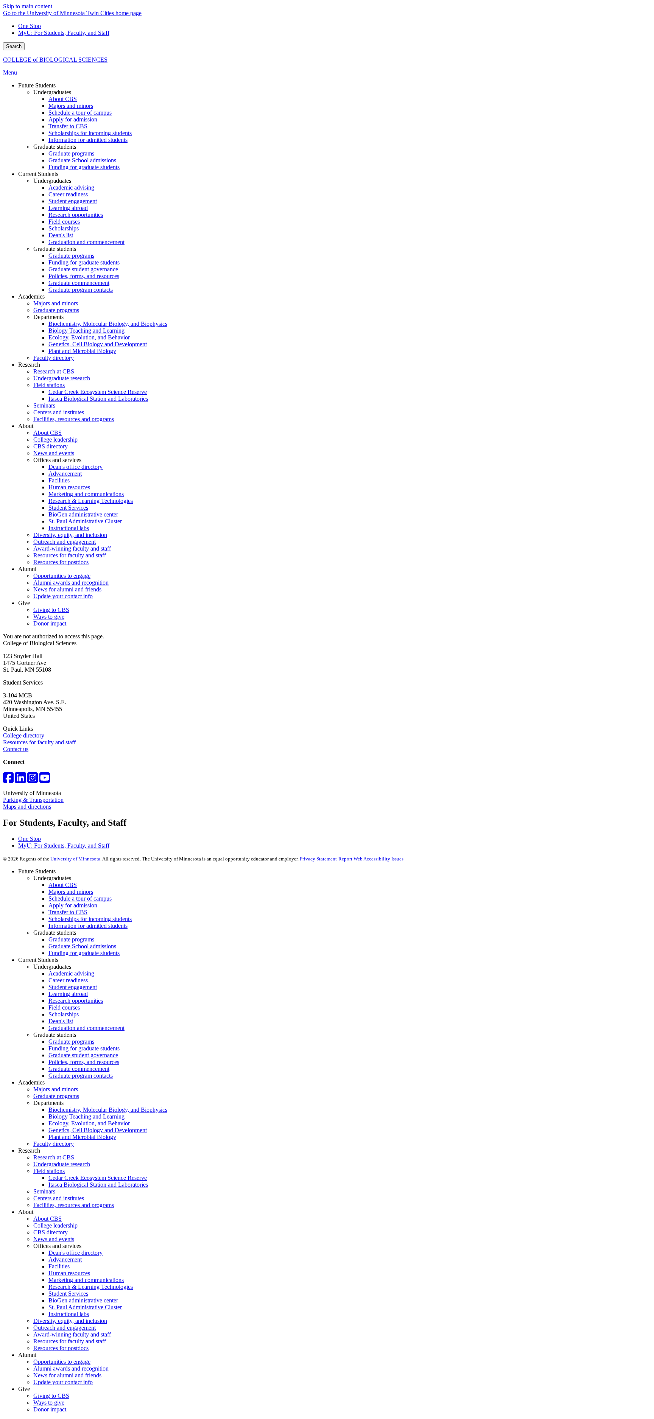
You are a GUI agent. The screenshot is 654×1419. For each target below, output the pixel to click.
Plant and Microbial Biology (82, 1137)
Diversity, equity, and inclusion (70, 1321)
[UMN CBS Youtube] (44, 780)
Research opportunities (75, 1000)
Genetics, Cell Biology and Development (97, 1130)
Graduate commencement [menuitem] (78, 283)
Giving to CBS (51, 1396)
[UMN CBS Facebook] (8, 780)
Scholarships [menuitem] (63, 228)
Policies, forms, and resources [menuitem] (83, 276)
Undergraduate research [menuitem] (61, 378)
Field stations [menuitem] (49, 385)
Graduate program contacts (80, 1075)
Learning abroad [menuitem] (68, 208)
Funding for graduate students (84, 953)
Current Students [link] (38, 174)
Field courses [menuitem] (64, 221)
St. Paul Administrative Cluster (85, 1307)
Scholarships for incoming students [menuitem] (90, 133)
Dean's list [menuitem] (60, 235)
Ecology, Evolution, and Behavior (89, 1123)
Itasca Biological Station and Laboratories (98, 1184)
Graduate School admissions (82, 946)
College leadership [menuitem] (55, 439)
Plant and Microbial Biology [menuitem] (82, 351)
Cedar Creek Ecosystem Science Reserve (97, 1178)
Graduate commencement (78, 1069)
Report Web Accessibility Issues (370, 859)
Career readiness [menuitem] (68, 194)
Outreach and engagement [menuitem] (64, 541)
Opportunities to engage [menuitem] (61, 576)
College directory (23, 735)
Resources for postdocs (61, 1348)
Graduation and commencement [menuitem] (86, 242)
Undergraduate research (61, 1164)
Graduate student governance (83, 1055)
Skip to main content (27, 6)
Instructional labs (68, 1314)
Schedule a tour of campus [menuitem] (80, 112)
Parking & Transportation (33, 800)
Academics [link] (31, 296)
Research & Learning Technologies (90, 1287)
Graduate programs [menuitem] (71, 153)
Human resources (69, 1273)
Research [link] (29, 364)
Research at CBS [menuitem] (53, 371)
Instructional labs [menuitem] (68, 528)
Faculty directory (53, 1143)
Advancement (65, 1259)
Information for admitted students (88, 926)
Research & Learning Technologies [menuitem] (90, 501)
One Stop (29, 26)
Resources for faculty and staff (39, 742)
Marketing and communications (86, 1280)
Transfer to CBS (67, 912)
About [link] (25, 426)
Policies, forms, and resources (83, 1062)
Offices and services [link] (57, 460)
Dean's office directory (75, 1252)
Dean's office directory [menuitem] (75, 467)
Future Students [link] (37, 85)
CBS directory (50, 1232)
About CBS (62, 885)
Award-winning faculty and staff (72, 1334)
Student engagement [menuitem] (72, 201)
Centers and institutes (58, 1198)
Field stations (49, 1171)
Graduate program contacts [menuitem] (80, 289)
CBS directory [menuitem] (50, 446)
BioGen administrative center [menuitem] (83, 514)
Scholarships (63, 1014)
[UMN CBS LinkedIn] (20, 780)
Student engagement (72, 987)
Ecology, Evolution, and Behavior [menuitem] (89, 337)
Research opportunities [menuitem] (75, 215)
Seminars (44, 1191)
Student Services (68, 1293)
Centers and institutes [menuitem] (58, 412)
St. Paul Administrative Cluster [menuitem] (85, 521)
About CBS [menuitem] (62, 99)
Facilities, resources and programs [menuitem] (73, 419)
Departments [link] (48, 317)
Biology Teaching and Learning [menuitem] (86, 330)
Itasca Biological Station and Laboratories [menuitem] (98, 398)
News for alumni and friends (67, 1375)
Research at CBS (53, 1157)
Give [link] (24, 603)
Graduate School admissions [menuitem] (82, 160)
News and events (53, 1239)
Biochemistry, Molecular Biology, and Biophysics (107, 1109)
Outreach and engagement (64, 1327)
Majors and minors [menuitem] (70, 106)
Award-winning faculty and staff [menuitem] (72, 548)
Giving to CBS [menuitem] (51, 610)
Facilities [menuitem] (59, 480)
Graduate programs (71, 939)
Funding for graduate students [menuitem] (84, 167)
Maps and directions (27, 806)
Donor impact (49, 1409)
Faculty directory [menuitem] (53, 358)
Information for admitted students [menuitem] (88, 140)
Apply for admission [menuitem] (72, 119)
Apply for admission (72, 905)
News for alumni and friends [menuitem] (67, 589)
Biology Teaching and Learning (86, 1116)
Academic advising (71, 973)
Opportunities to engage (61, 1361)
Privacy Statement (318, 859)
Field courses (64, 1007)
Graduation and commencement (86, 1028)
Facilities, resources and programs (73, 1205)
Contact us (15, 749)
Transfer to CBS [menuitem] (67, 126)
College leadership (55, 1225)
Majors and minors (70, 891)
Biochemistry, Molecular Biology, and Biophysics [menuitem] (107, 324)
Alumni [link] (27, 569)
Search (14, 46)
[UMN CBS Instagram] (32, 780)
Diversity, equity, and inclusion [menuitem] (70, 535)
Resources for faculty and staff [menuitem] (69, 555)
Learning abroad (68, 994)
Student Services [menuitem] (68, 507)
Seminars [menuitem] (44, 405)
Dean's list (60, 1021)
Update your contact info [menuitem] (63, 596)
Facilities (59, 1266)
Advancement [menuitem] (65, 473)
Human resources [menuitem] (69, 487)
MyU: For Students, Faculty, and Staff (63, 33)
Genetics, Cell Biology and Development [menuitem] (97, 344)
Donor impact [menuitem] (49, 623)
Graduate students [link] (54, 146)
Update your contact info (63, 1382)
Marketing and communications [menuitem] (86, 494)
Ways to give (48, 1402)
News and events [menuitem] (53, 453)
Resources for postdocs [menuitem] (61, 562)
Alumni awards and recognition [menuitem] (71, 582)
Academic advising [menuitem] (71, 187)
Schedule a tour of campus (80, 898)
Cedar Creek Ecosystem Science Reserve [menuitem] (97, 392)
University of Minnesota (75, 859)
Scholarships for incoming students (90, 919)
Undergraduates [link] (52, 92)
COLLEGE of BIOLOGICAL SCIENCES (55, 59)
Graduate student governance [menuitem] (83, 269)
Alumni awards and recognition (71, 1368)
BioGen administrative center (83, 1300)
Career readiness (68, 980)
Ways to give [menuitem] (48, 616)
